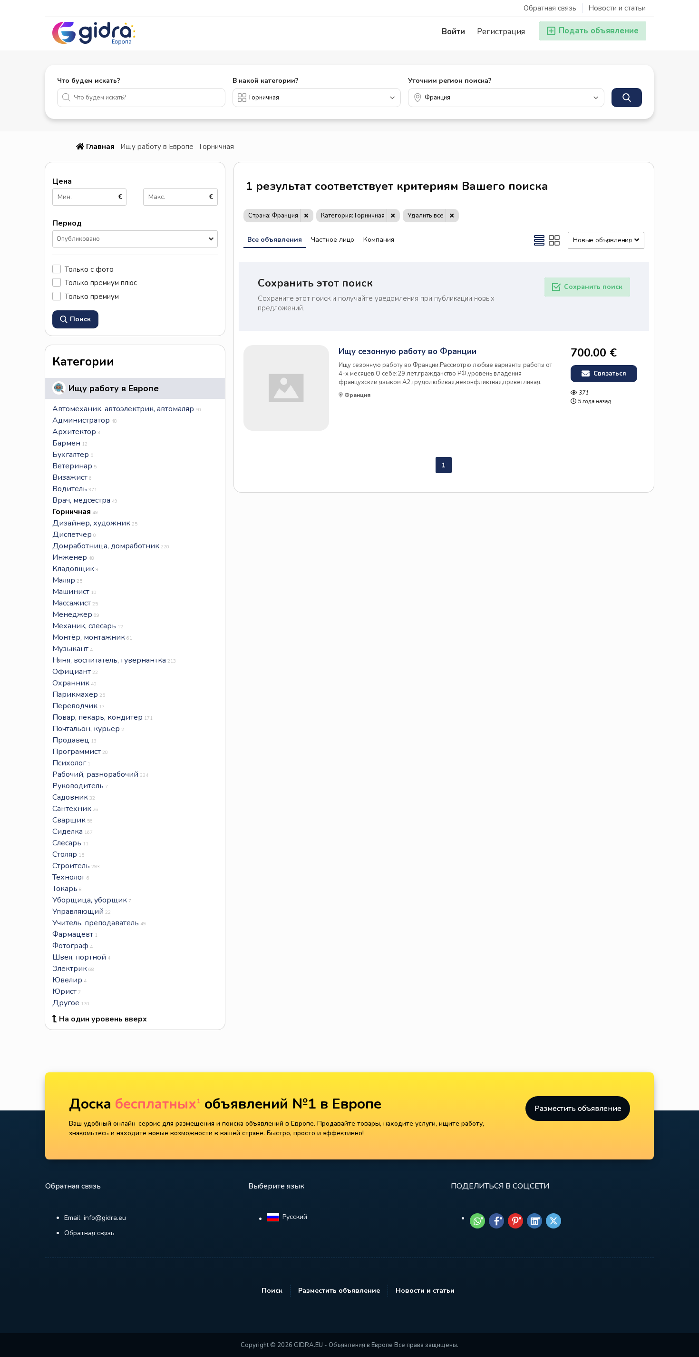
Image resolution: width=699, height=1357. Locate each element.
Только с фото (89, 269)
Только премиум (92, 296)
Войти (453, 31)
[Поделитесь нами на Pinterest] (515, 1220)
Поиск (272, 1290)
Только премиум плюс (101, 282)
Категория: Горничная (353, 215)
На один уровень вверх (103, 1019)
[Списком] (539, 240)
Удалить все (426, 215)
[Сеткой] (554, 240)
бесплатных (158, 1104)
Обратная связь (550, 8)
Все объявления (274, 239)
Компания (378, 239)
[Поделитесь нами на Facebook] (496, 1220)
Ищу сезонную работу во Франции (407, 351)
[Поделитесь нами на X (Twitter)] (553, 1220)
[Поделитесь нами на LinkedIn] (534, 1220)
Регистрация (501, 31)
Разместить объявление (577, 1108)
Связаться (609, 373)
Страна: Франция (273, 215)
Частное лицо (332, 239)
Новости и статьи (617, 8)
